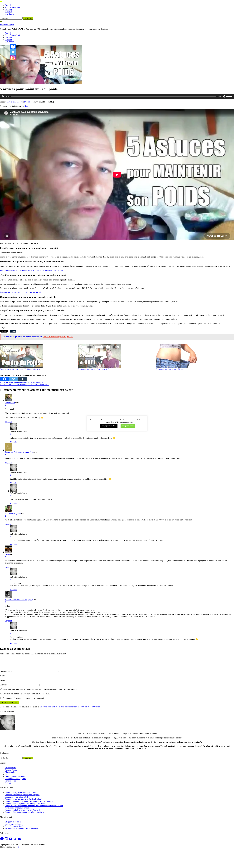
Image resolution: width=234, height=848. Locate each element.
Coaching (8, 10)
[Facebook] (4, 379)
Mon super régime (7, 25)
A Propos (8, 12)
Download (28, 102)
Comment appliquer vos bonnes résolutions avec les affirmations (29, 801)
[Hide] (11, 62)
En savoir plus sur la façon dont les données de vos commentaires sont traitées (70, 707)
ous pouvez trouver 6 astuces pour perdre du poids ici (21, 292)
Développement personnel (15, 776)
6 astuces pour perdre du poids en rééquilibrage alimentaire (20, 369)
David (7, 554)
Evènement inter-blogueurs (15, 779)
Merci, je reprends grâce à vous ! (17, 808)
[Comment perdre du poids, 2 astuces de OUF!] (116, 356)
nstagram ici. (58, 270)
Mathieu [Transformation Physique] (19, 600)
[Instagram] (13, 57)
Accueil (8, 5)
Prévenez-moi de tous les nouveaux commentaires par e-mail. (26, 694)
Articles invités (10, 768)
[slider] (229, 96)
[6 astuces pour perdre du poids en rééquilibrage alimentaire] (38, 356)
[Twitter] (13, 379)
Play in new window (15, 102)
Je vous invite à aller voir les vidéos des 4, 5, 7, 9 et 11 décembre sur (26, 270)
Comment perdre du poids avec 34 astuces (170, 369)
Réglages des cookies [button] (109, 425)
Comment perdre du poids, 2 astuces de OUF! (94, 369)
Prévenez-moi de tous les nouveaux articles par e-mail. (24, 698)
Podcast (8, 783)
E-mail (3, 680)
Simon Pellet (10, 403)
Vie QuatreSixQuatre (13, 513)
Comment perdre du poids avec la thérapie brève (24, 385)
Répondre (8, 422)
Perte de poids (10, 781)
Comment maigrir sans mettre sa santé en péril (22, 810)
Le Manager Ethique (13, 824)
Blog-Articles (10, 772)
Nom (2, 676)
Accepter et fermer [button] (128, 425)
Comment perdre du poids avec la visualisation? (23, 799)
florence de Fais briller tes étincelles (19, 452)
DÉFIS (7, 774)
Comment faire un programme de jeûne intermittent (24, 812)
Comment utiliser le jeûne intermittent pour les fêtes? (25, 803)
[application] (117, 96)
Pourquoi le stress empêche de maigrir (21, 382)
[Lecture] (3, 96)
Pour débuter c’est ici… (14, 7)
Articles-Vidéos (11, 770)
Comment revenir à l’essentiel (16, 797)
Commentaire (6, 671)
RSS (26, 106)
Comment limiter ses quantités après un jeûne (22, 795)
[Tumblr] (22, 379)
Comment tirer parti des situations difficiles (21, 792)
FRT (17, 847)
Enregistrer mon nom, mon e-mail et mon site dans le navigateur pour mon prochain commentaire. (40, 689)
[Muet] (224, 96)
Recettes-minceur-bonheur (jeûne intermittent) (22, 828)
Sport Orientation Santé (14, 826)
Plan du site (9, 14)
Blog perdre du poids (13, 822)
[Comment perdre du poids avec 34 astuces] (194, 356)
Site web (3, 685)
